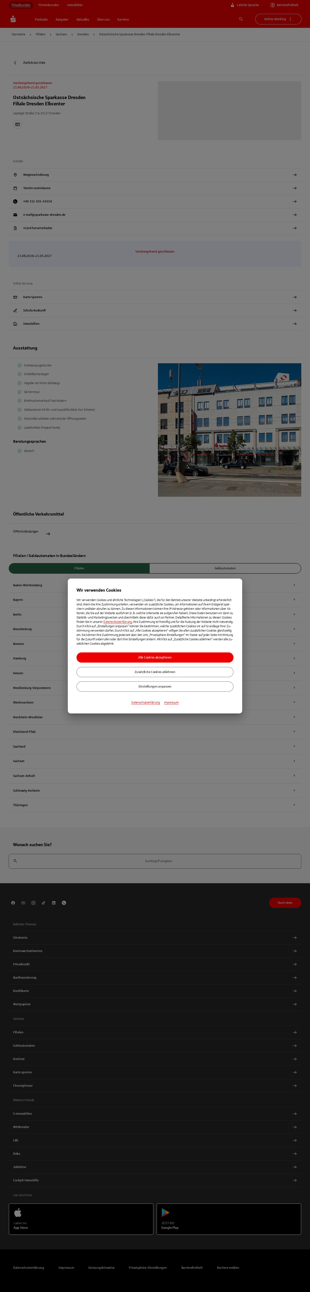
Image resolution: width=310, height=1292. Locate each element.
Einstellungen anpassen (155, 686)
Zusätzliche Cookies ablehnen (155, 672)
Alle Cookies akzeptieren (155, 657)
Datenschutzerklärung (117, 622)
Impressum (171, 702)
